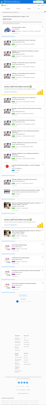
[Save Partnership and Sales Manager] (42, 244)
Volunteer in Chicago (35, 402)
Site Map (28, 390)
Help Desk (26, 362)
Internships (26, 340)
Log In (39, 5)
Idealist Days (17, 350)
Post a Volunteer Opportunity (18, 360)
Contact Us (26, 360)
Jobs (25, 338)
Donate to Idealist (27, 364)
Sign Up (42, 5)
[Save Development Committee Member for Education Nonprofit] (42, 270)
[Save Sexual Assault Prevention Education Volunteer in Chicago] (42, 189)
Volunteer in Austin (14, 402)
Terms (17, 390)
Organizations (17, 344)
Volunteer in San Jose (14, 400)
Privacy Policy (22, 390)
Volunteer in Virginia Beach (24, 402)
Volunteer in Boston (24, 400)
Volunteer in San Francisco (34, 400)
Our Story (25, 355)
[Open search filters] (44, 12)
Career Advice (26, 346)
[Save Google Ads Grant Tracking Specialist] (42, 257)
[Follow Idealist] (19, 383)
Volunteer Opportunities (17, 338)
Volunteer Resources (17, 347)
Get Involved (8, 8)
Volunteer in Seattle (5, 400)
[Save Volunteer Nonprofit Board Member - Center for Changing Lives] (42, 164)
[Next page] (31, 301)
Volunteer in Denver (5, 402)
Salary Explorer (27, 344)
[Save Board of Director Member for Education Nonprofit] (42, 283)
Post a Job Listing (18, 357)
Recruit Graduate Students (18, 371)
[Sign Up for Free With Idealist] (23, 88)
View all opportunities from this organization (8, 36)
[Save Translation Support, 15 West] (42, 27)
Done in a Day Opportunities (17, 342)
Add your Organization (17, 363)
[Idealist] (4, 5)
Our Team (26, 358)
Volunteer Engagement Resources (17, 367)
